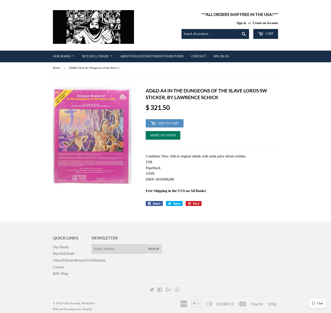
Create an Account (265, 23)
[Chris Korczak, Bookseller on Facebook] (159, 290)
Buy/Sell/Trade (96, 56)
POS (55, 309)
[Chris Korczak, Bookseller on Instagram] (177, 290)
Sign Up (153, 248)
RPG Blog (221, 56)
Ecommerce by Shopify (78, 309)
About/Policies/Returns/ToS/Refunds (152, 56)
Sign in (241, 23)
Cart (269, 33)
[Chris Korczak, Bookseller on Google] (168, 290)
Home (56, 67)
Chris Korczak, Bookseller (79, 303)
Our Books (62, 56)
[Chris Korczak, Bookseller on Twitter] (152, 290)
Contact (198, 56)
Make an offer (163, 137)
